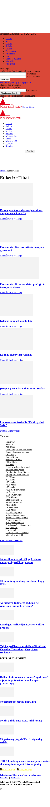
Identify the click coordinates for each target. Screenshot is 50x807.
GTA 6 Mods (11, 497)
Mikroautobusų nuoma (15, 515)
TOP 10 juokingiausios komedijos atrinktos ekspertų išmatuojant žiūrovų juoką (24, 763)
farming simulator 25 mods (17, 474)
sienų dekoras (12, 527)
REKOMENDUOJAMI (11, 540)
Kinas (8, 138)
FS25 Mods (11, 485)
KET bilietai (11, 505)
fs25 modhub (11, 482)
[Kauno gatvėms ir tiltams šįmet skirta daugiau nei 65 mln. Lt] (16, 205)
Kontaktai (15, 777)
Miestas (9, 123)
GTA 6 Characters (14, 495)
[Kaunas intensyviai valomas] (16, 349)
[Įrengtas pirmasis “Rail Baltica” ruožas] (16, 383)
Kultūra (9, 126)
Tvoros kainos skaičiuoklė (17, 532)
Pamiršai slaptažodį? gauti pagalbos (15, 82)
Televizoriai (11, 530)
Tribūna (9, 128)
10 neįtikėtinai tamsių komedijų (18, 701)
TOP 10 (9, 144)
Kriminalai (10, 53)
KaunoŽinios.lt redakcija (11, 219)
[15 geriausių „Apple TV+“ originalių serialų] (7, 734)
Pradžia (3, 171)
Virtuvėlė (10, 61)
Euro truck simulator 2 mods (18, 467)
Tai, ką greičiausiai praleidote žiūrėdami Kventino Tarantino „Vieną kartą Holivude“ (23, 649)
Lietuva (9, 38)
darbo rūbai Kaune (14, 459)
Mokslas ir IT (11, 141)
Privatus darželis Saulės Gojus (19, 525)
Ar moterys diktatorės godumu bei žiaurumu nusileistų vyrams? (19, 604)
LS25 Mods (11, 510)
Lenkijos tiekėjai (13, 507)
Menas (8, 41)
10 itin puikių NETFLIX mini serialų (21, 720)
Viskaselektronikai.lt (14, 535)
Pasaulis (9, 133)
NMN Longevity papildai (17, 517)
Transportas (11, 51)
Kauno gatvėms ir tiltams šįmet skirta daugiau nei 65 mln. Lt (21, 212)
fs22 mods (10, 479)
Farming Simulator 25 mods (18, 472)
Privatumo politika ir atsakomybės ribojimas (20, 775)
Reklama (4, 777)
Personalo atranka (13, 520)
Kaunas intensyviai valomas (16, 354)
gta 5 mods (10, 492)
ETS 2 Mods (11, 462)
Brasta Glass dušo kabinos (17, 452)
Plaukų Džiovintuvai (15, 522)
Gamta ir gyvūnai (13, 59)
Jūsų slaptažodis (33, 76)
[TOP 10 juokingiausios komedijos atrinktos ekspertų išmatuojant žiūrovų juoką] (7, 755)
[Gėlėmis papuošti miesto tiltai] (16, 315)
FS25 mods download (15, 490)
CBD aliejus (11, 454)
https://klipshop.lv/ (14, 502)
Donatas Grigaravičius (10, 431)
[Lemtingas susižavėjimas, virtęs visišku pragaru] (7, 619)
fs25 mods (10, 487)
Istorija (9, 56)
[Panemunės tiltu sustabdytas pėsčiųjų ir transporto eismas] (19, 278)
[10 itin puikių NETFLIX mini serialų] (7, 715)
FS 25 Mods (11, 477)
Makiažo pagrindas (14, 512)
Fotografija (10, 64)
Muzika (9, 43)
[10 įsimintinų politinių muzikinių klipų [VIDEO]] (7, 575)
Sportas (9, 48)
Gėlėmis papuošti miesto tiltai (16, 320)
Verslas (9, 131)
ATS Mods (10, 447)
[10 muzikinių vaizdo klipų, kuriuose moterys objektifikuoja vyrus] (7, 554)
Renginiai (10, 146)
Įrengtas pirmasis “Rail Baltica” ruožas (22, 388)
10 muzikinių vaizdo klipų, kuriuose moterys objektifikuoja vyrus (20, 561)
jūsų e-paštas (31, 90)
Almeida (9, 444)
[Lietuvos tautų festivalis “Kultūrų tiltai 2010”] (16, 417)
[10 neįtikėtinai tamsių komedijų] (7, 696)
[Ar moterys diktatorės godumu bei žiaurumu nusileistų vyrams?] (7, 597)
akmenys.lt (10, 442)
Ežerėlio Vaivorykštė (15, 469)
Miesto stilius (11, 136)
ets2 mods (10, 464)
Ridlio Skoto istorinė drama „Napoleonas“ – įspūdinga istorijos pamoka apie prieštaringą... (24, 680)
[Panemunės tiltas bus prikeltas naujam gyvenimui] (16, 241)
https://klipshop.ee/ (14, 500)
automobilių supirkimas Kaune (19, 449)
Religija (9, 46)
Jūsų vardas (31, 74)
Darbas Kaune (12, 457)
